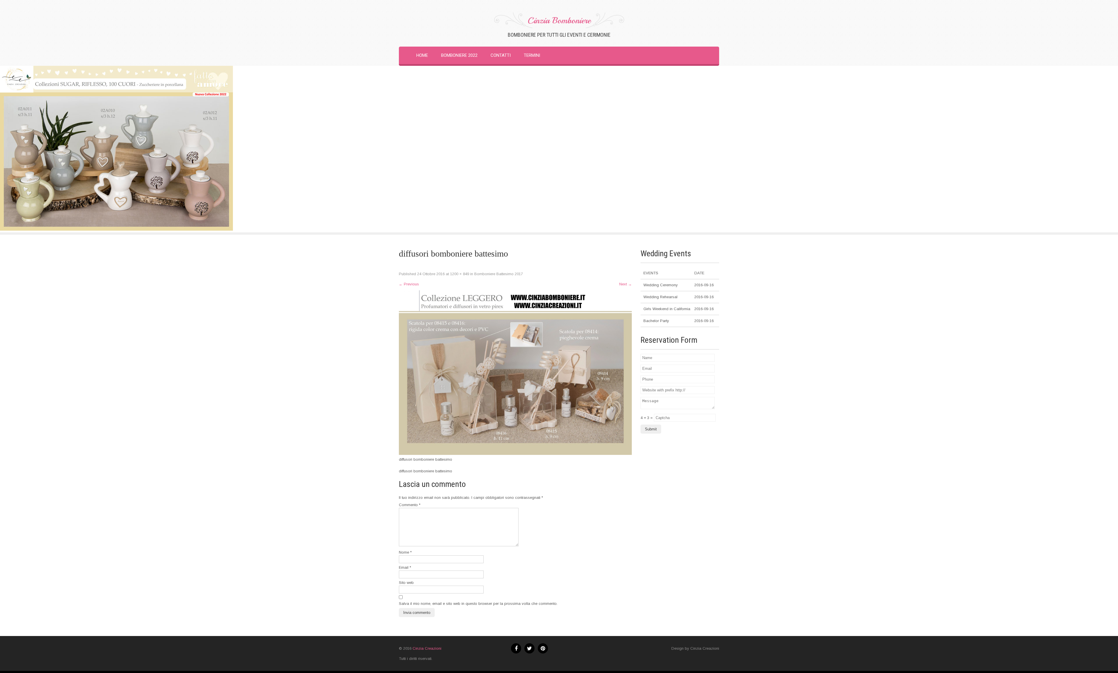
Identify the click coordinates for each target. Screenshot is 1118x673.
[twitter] (529, 648)
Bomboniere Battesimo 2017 (498, 274)
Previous (409, 284)
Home (422, 55)
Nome (405, 552)
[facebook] (516, 648)
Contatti (501, 55)
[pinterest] (543, 648)
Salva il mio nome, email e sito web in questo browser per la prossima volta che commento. (478, 603)
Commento (409, 505)
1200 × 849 (459, 274)
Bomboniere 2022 (459, 55)
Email (405, 567)
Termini (532, 55)
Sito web (406, 582)
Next (625, 284)
